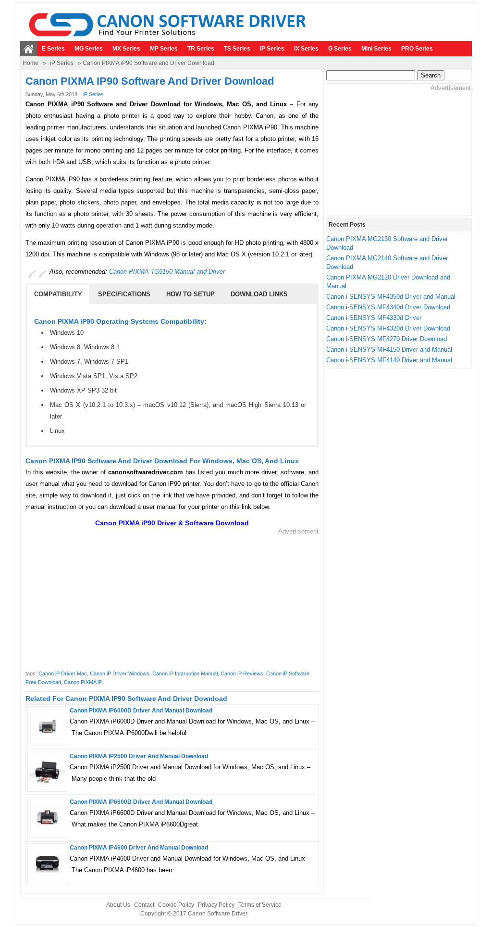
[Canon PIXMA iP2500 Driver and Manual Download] (47, 784)
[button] (58, 294)
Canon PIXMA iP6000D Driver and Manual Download (141, 710)
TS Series (237, 48)
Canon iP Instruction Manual (185, 673)
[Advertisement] (172, 603)
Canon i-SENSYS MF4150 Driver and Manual (389, 349)
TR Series (200, 48)
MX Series (126, 48)
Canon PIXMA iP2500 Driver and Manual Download (139, 756)
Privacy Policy (216, 905)
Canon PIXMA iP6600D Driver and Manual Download (141, 802)
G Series (340, 48)
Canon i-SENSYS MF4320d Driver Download (388, 328)
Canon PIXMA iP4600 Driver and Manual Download (139, 847)
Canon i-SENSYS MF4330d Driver (373, 317)
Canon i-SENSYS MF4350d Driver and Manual (390, 296)
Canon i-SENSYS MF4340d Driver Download (388, 307)
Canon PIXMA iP (83, 682)
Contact (144, 905)
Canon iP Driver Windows (119, 673)
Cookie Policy (176, 905)
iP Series (272, 48)
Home (30, 63)
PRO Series (417, 48)
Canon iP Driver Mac (62, 673)
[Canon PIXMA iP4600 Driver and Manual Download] (47, 876)
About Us (118, 905)
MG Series (88, 48)
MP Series (164, 48)
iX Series (306, 48)
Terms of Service (260, 905)
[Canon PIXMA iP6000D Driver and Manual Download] (47, 739)
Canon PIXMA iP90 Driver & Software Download (172, 523)
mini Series (376, 48)
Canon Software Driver (217, 913)
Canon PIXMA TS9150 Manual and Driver (167, 271)
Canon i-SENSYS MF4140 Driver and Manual (389, 360)
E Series (53, 48)
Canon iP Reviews (242, 673)
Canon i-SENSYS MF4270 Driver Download (386, 339)
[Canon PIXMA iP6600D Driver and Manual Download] (47, 830)
